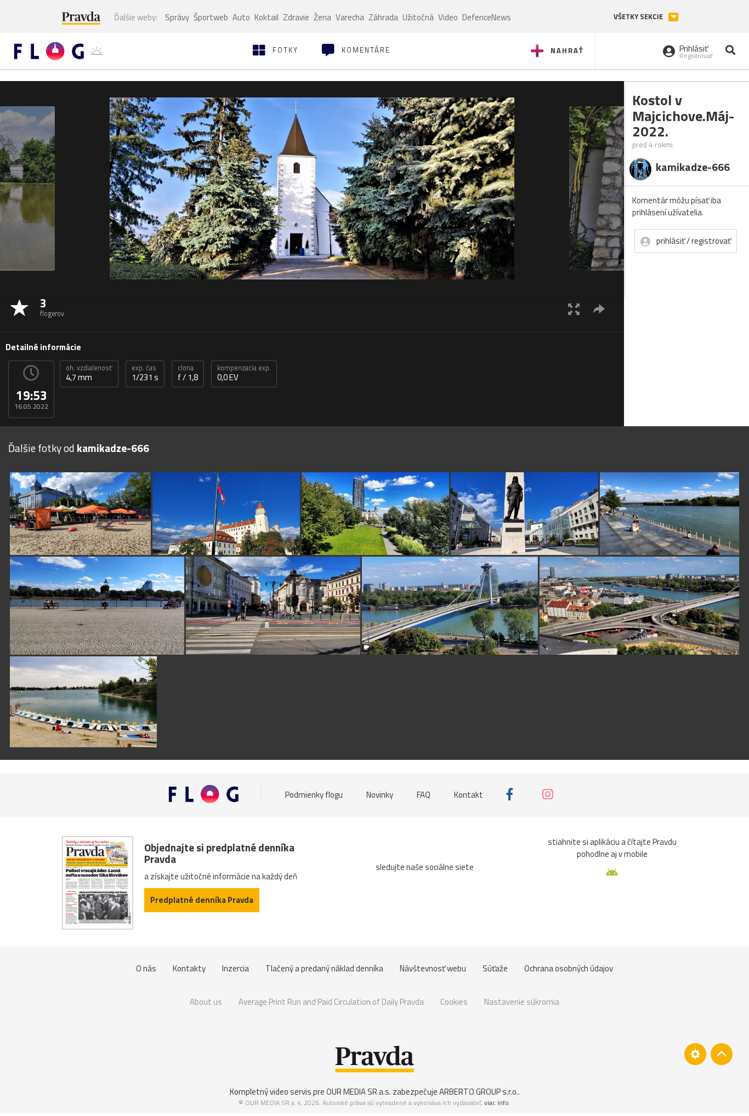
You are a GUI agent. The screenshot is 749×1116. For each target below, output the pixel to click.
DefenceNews (486, 17)
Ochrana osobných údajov (568, 968)
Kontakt (468, 794)
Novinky (379, 794)
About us (206, 1002)
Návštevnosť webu (433, 968)
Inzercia (235, 968)
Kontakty (189, 968)
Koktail (266, 17)
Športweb (211, 17)
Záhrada (383, 17)
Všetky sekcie (639, 17)
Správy (177, 17)
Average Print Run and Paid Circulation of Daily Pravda (331, 1002)
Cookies (454, 1002)
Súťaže (495, 968)
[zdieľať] (599, 308)
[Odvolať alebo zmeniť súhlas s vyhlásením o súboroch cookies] (695, 1054)
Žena (322, 17)
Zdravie (296, 17)
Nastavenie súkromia (521, 1002)
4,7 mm (89, 373)
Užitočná (418, 17)
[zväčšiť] (574, 308)
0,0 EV (244, 373)
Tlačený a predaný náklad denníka (324, 968)
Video (448, 17)
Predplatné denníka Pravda (201, 900)
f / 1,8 (188, 373)
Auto (241, 17)
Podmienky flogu (314, 794)
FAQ (423, 794)
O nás (146, 968)
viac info (496, 1102)
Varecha (350, 17)
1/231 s (145, 373)
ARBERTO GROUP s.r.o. (478, 1091)
